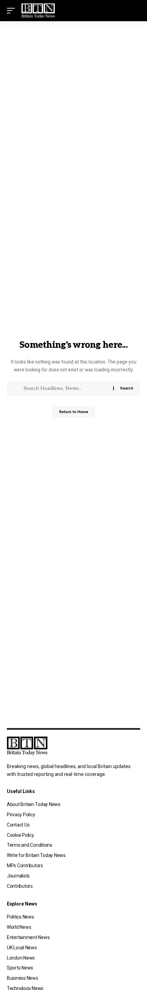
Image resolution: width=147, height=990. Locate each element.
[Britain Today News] (38, 10)
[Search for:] (65, 388)
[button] (12, 10)
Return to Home (73, 412)
